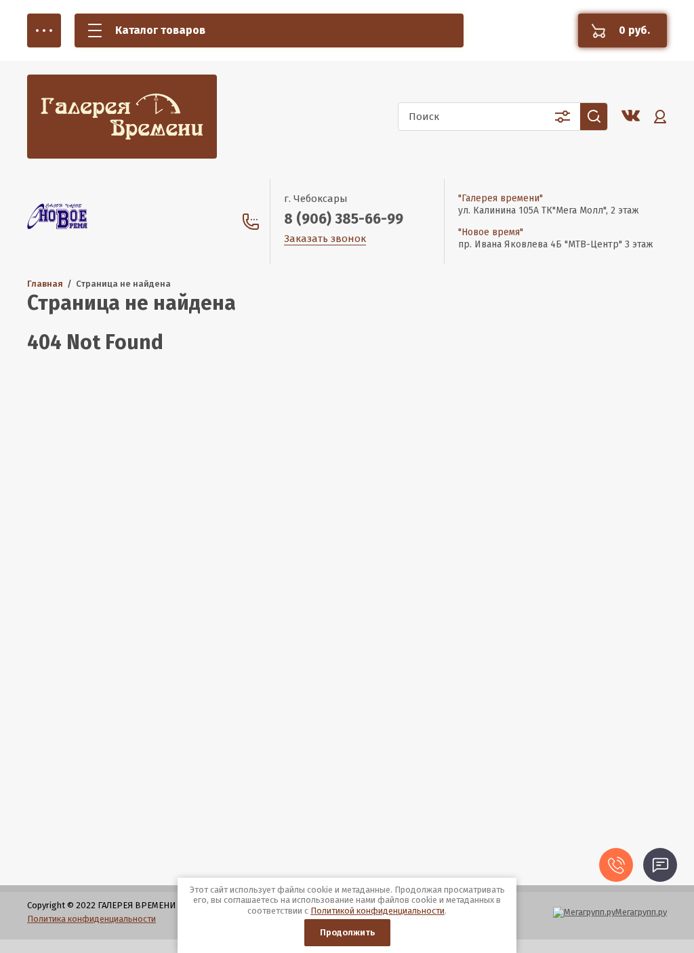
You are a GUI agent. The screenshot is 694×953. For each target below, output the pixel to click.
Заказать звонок (325, 238)
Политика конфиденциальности (91, 919)
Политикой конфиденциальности (377, 911)
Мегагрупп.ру (641, 912)
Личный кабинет (660, 116)
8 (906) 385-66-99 (343, 219)
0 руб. (634, 30)
